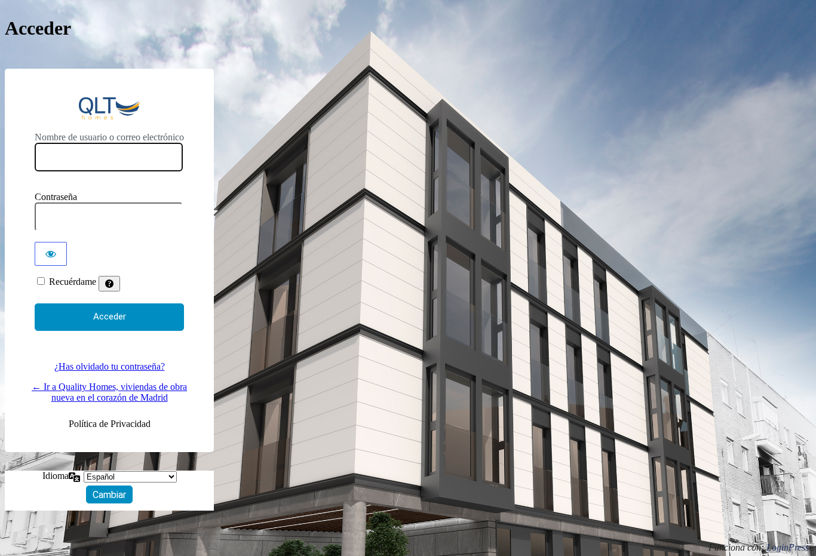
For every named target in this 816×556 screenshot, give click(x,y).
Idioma (55, 476)
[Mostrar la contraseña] (51, 254)
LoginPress (787, 547)
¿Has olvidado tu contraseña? (109, 366)
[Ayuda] (109, 283)
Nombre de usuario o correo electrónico (109, 137)
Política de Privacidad (110, 424)
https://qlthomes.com (109, 108)
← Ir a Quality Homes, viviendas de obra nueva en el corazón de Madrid (109, 392)
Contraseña (56, 197)
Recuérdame (72, 282)
